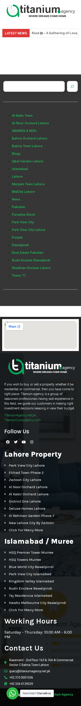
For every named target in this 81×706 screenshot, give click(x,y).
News (16, 199)
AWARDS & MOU (24, 131)
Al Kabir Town (22, 116)
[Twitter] (15, 442)
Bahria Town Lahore (27, 146)
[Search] (72, 86)
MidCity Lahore (23, 192)
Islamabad (20, 169)
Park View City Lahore (28, 230)
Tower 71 (19, 275)
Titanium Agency (60, 694)
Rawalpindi (20, 245)
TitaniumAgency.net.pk (20, 415)
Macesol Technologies (40, 699)
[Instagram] (31, 442)
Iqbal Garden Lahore (27, 161)
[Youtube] (23, 442)
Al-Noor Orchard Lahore (30, 123)
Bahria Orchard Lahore (29, 138)
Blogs (16, 154)
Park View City (23, 222)
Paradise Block (23, 215)
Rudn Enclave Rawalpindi (31, 260)
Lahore (17, 176)
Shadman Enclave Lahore (31, 268)
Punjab (17, 237)
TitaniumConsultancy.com (22, 420)
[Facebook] (7, 442)
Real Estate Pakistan (27, 253)
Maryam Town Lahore (28, 184)
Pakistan (18, 207)
